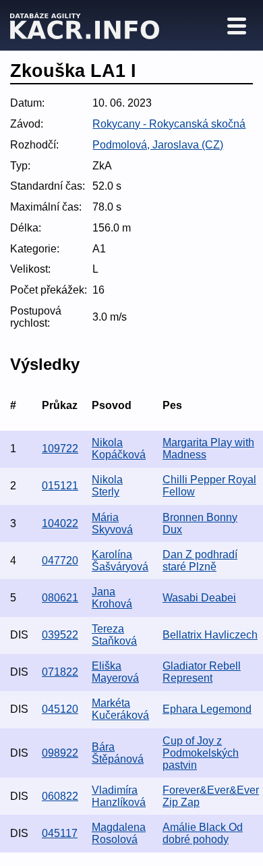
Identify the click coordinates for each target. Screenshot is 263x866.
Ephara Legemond (207, 709)
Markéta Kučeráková (120, 709)
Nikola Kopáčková (119, 448)
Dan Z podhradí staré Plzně (200, 560)
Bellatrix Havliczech (210, 635)
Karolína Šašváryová (120, 560)
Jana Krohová (112, 598)
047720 (60, 560)
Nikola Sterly (107, 485)
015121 (60, 485)
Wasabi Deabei (199, 597)
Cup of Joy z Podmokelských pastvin (201, 753)
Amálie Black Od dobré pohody (203, 833)
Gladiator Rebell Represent (202, 672)
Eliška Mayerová (115, 672)
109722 (60, 448)
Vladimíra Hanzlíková (119, 796)
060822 (60, 796)
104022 (60, 523)
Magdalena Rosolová (119, 833)
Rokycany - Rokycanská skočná (168, 124)
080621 (60, 597)
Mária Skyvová (112, 523)
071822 (60, 672)
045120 (60, 709)
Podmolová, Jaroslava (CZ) (157, 145)
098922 (60, 753)
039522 (60, 635)
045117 (60, 833)
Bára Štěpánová (118, 753)
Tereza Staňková (114, 635)
